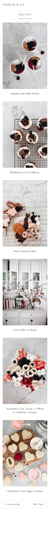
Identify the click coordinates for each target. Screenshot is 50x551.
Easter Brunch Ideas (25, 251)
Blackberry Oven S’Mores (25, 172)
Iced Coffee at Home (25, 330)
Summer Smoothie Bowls (25, 93)
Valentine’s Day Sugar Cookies (25, 491)
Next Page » (39, 504)
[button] (44, 4)
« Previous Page (12, 504)
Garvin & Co (14, 4)
